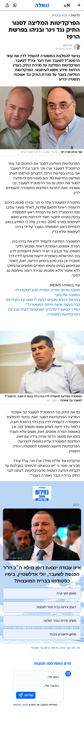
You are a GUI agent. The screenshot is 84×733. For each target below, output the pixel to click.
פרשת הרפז (51, 648)
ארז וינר (75, 648)
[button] (67, 5)
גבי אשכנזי (37, 648)
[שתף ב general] (7, 5)
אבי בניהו (65, 648)
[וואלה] (42, 5)
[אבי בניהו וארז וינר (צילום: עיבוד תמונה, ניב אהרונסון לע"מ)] (42, 121)
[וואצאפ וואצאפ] (15, 5)
